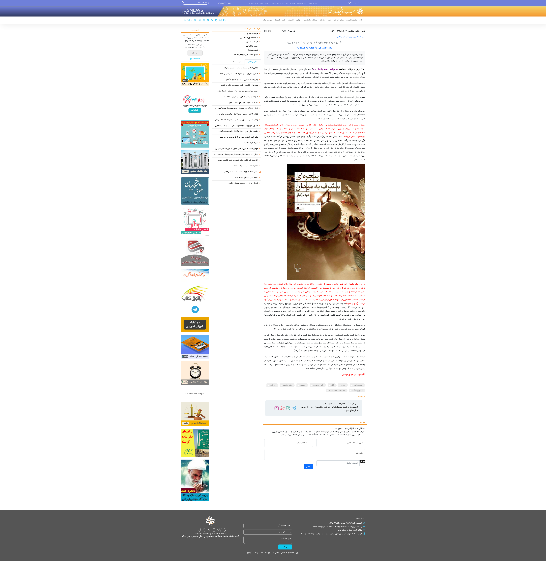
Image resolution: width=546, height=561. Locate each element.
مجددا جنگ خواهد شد (193, 47)
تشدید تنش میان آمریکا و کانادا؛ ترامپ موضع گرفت (238, 131)
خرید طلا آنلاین (252, 46)
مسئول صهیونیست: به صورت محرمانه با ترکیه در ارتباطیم (236, 125)
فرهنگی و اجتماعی (310, 20)
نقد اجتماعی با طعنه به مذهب (314, 48)
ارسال (308, 466)
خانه (360, 20)
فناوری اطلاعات (325, 20)
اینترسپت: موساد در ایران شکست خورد (243, 102)
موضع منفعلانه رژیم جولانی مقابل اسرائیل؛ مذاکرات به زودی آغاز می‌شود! (235, 148)
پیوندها (267, 552)
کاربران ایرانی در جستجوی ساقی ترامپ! (243, 183)
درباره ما (255, 552)
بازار (287, 3)
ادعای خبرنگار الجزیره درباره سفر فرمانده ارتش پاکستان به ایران (235, 108)
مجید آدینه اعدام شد (250, 143)
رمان (343, 385)
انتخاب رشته (264, 3)
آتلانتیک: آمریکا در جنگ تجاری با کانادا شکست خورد (238, 160)
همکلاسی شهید (312, 3)
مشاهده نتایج (195, 58)
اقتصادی (291, 20)
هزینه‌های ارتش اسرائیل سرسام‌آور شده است (241, 96)
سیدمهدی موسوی (337, 390)
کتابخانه (277, 20)
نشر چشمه (287, 385)
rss (261, 552)
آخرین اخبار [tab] (253, 61)
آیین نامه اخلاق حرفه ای (289, 552)
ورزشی (298, 20)
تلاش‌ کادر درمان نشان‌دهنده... (350, 3)
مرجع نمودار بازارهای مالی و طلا (246, 54)
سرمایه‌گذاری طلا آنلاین (249, 37)
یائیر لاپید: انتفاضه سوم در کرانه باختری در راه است (239, 137)
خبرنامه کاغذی (301, 3)
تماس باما (275, 552)
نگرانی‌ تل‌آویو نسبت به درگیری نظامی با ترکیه (241, 68)
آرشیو (249, 552)
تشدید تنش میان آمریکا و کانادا (246, 166)
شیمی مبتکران (252, 50)
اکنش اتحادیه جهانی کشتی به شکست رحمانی (241, 171)
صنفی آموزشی (338, 20)
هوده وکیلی (358, 385)
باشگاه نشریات (351, 20)
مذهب (303, 385)
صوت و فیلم (267, 20)
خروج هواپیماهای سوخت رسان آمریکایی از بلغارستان (238, 91)
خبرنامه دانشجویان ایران (356, 37)
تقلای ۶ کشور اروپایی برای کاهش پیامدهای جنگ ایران (237, 114)
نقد (332, 385)
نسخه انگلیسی (253, 3)
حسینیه (292, 3)
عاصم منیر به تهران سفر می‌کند (246, 177)
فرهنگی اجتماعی (342, 37)
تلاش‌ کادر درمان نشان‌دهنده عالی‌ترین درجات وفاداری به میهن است (235, 154)
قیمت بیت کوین (252, 42)
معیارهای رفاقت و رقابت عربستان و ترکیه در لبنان (239, 85)
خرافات (273, 385)
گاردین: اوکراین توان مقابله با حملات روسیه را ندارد (239, 73)
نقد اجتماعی (318, 385)
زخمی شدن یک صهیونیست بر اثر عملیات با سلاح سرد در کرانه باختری (235, 120)
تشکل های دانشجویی (277, 3)
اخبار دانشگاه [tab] (236, 61)
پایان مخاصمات (193, 45)
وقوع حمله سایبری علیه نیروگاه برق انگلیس (242, 79)
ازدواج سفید (357, 390)
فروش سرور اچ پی (251, 33)
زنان (284, 20)
